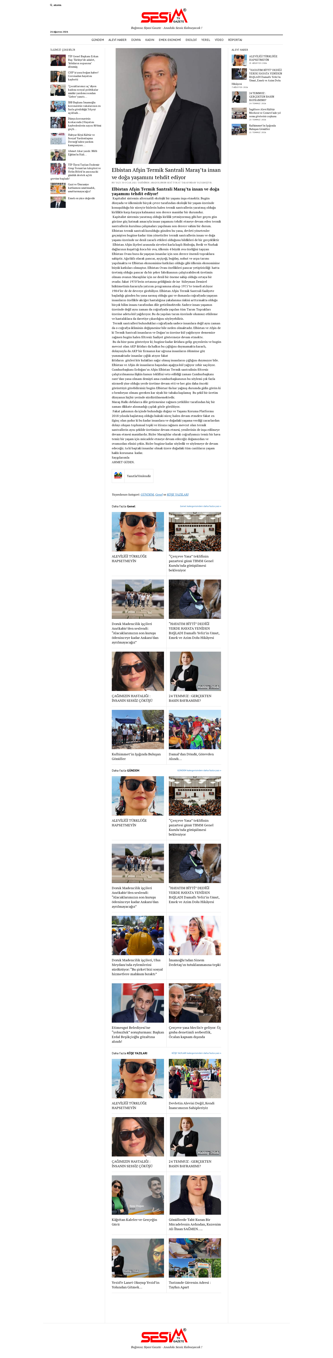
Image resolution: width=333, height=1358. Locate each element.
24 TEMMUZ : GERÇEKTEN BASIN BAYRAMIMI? (190, 698)
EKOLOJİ (191, 40)
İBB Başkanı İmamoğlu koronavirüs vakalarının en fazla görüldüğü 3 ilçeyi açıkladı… (84, 108)
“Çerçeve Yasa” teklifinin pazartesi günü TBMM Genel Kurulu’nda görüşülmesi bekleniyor (191, 563)
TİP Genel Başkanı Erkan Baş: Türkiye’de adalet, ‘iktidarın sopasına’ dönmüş (83, 61)
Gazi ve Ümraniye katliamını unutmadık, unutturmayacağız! (81, 188)
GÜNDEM (98, 40)
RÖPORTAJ (235, 40)
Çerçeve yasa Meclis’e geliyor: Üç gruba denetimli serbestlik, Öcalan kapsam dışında (195, 1032)
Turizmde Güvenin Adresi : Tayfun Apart (190, 1284)
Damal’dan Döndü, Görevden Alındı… (191, 756)
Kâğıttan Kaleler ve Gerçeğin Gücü (134, 1221)
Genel (159, 494)
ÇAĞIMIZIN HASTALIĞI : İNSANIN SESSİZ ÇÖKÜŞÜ (132, 698)
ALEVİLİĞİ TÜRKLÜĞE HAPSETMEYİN (129, 558)
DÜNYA (136, 40)
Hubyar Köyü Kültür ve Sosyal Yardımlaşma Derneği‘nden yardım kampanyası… (81, 140)
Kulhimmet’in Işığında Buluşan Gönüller (136, 756)
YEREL (205, 40)
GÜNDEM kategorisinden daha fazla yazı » (199, 770)
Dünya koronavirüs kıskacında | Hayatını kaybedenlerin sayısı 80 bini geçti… (84, 124)
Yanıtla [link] (132, 476)
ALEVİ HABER (117, 40)
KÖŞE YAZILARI (177, 494)
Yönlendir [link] (144, 476)
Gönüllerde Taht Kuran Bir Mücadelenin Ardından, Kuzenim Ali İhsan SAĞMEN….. (195, 1224)
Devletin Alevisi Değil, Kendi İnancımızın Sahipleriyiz (191, 1105)
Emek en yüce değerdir (81, 198)
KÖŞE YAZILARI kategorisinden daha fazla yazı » (196, 1053)
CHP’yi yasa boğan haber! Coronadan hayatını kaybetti (83, 76)
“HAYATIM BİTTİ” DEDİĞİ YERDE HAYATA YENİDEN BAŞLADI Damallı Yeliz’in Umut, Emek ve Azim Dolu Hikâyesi (194, 630)
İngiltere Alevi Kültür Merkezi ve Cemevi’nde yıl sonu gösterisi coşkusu (265, 113)
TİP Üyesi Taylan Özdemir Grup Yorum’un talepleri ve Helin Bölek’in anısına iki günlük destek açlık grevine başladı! (75, 171)
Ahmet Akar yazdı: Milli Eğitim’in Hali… (82, 152)
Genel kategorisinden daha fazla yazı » (200, 506)
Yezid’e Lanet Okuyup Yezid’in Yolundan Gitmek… (135, 1284)
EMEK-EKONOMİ (170, 40)
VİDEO (219, 40)
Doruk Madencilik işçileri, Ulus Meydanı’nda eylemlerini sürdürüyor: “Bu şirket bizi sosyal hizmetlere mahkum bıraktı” (137, 967)
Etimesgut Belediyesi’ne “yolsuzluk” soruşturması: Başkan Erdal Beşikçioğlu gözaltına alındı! (138, 1034)
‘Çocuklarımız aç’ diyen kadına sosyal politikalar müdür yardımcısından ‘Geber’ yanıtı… (83, 91)
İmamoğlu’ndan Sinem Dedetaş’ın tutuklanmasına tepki (195, 962)
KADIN (149, 40)
